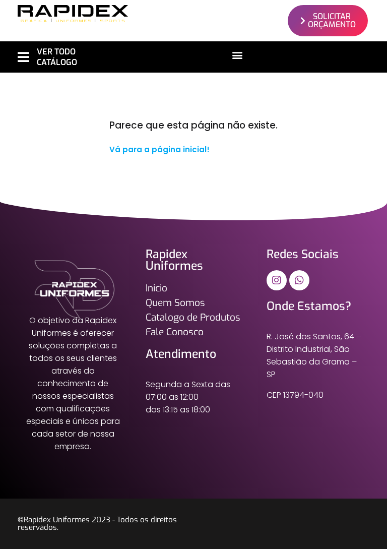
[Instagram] (277, 280)
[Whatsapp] (299, 280)
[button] (237, 54)
